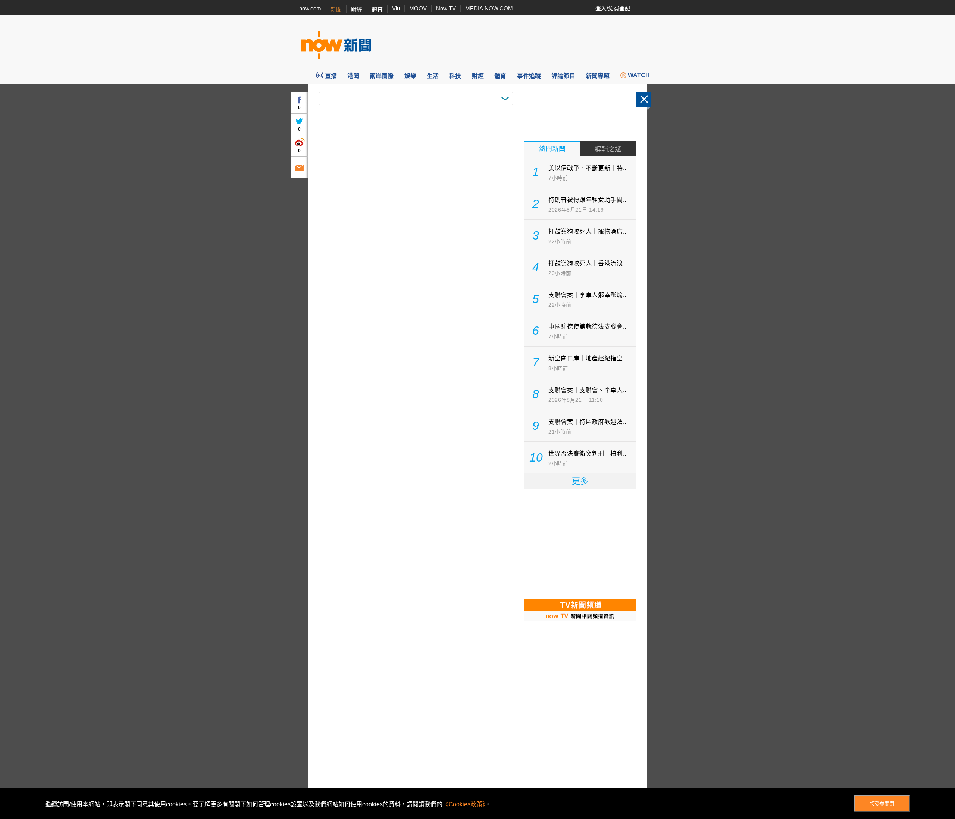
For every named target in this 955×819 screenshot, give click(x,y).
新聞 (336, 9)
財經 (356, 9)
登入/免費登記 (612, 8)
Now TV (446, 8)
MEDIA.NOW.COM (489, 8)
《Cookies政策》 (463, 804)
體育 (377, 9)
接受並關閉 (882, 804)
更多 (580, 481)
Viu (396, 8)
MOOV (418, 8)
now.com (310, 8)
